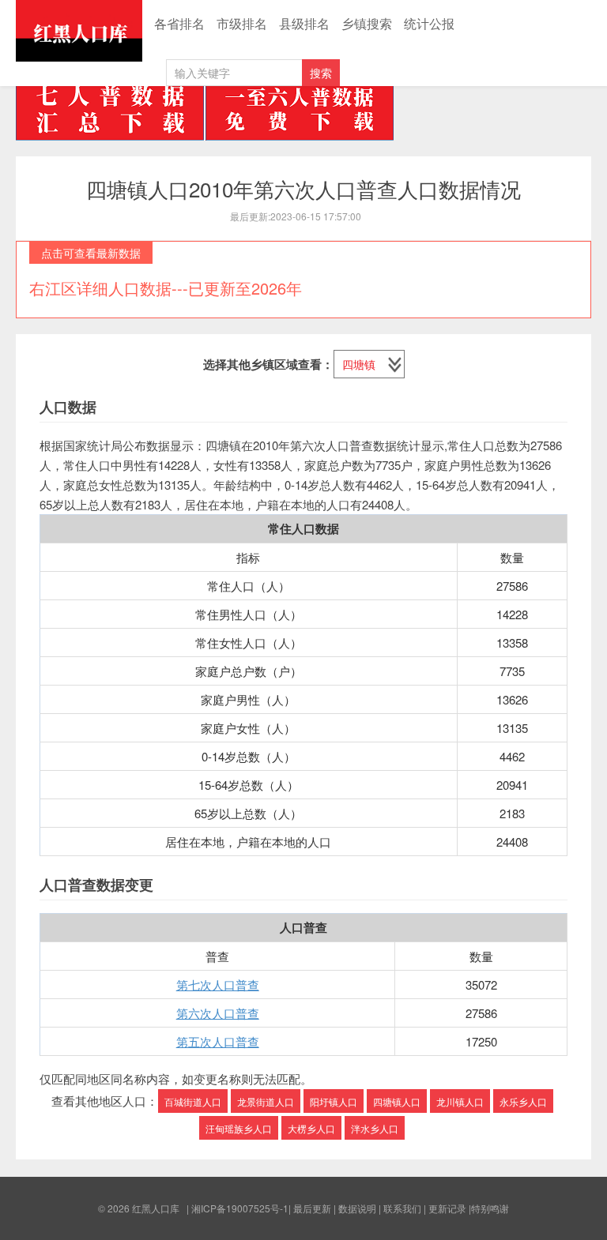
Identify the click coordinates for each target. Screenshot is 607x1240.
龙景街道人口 (265, 1101)
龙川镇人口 (460, 1101)
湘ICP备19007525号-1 (239, 1208)
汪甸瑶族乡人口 (238, 1128)
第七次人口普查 (217, 984)
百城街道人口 (192, 1101)
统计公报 (429, 23)
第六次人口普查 (217, 1013)
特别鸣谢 (490, 1208)
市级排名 (242, 23)
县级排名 (304, 23)
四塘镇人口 (396, 1101)
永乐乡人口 (523, 1101)
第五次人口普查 (217, 1041)
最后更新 (312, 1208)
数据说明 (357, 1208)
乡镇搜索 (366, 23)
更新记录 (447, 1208)
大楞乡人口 (311, 1128)
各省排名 (179, 23)
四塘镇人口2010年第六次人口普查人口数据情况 (303, 188)
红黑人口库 (79, 31)
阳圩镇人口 (333, 1101)
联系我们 (402, 1208)
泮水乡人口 (374, 1128)
